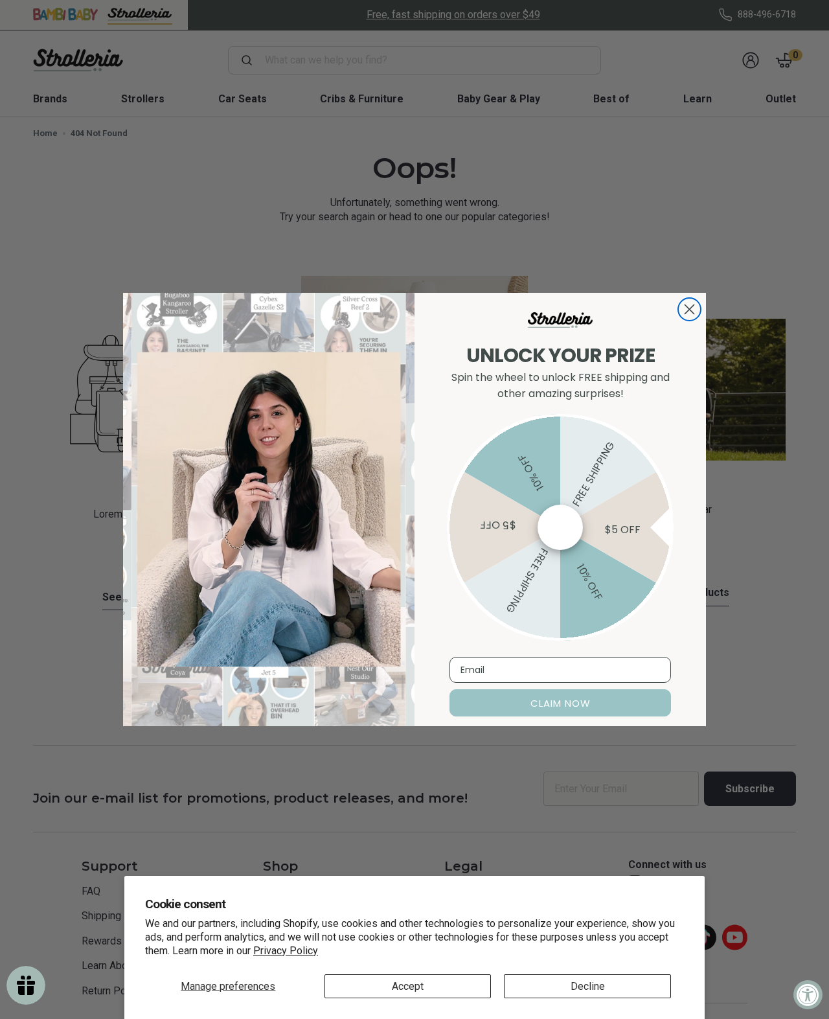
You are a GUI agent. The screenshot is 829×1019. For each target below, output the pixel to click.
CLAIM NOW (560, 703)
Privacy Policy (285, 951)
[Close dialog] (689, 309)
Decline (588, 986)
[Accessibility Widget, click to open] (808, 994)
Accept (408, 986)
